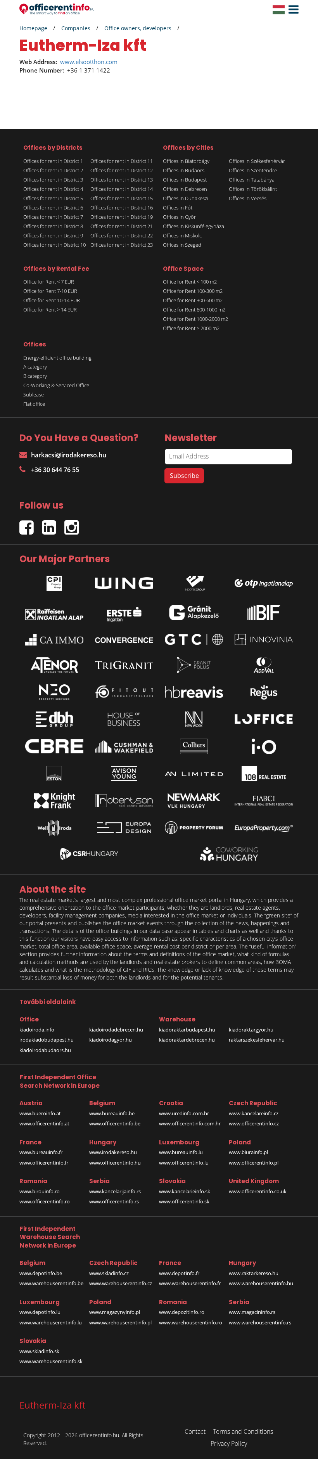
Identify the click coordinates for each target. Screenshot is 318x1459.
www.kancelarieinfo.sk (184, 1191)
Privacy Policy (229, 1443)
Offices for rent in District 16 (121, 207)
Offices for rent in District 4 (53, 188)
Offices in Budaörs (183, 170)
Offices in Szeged (182, 244)
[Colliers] (194, 746)
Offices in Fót (177, 207)
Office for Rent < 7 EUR (48, 281)
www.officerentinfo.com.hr (190, 1123)
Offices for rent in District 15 (121, 198)
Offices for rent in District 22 (121, 235)
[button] (292, 9)
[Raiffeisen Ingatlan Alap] (54, 612)
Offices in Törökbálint (253, 188)
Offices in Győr (179, 216)
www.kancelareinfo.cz (253, 1113)
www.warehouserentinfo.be (51, 1283)
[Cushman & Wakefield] (124, 746)
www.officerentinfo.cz (254, 1123)
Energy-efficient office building (57, 357)
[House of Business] (124, 719)
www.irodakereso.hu (113, 1152)
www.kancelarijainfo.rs (115, 1191)
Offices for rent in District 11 (121, 160)
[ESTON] (54, 773)
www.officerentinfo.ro (44, 1201)
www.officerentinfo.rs (114, 1201)
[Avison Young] (124, 773)
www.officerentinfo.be (114, 1123)
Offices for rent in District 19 (121, 216)
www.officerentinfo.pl (253, 1162)
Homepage (33, 28)
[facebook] (30, 524)
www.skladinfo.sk (39, 1351)
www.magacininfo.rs (252, 1311)
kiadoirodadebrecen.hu (116, 1029)
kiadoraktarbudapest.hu (187, 1029)
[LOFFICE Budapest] (264, 719)
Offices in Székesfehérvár (257, 160)
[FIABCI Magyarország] (264, 801)
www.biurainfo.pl (248, 1152)
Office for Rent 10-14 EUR (51, 300)
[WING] (124, 581)
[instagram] (73, 524)
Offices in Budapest (185, 179)
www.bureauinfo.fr (40, 1152)
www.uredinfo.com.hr (184, 1113)
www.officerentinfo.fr (43, 1162)
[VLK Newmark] (194, 800)
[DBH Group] (54, 719)
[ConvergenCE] (124, 639)
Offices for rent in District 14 (121, 188)
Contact (195, 1431)
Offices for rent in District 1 (53, 160)
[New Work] (194, 719)
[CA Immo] (54, 639)
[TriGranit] (124, 665)
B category (35, 375)
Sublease (33, 394)
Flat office (34, 403)
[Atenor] (54, 664)
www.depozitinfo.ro (181, 1311)
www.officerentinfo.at (44, 1123)
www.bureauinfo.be (112, 1113)
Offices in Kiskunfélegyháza (193, 226)
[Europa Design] (124, 827)
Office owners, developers (137, 28)
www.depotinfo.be (40, 1273)
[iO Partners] (264, 746)
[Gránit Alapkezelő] (194, 612)
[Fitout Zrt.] (124, 692)
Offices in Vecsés (247, 198)
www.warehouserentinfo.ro (190, 1322)
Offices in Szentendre (253, 170)
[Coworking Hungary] (229, 854)
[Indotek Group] (194, 581)
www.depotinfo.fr (179, 1273)
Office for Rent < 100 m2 (190, 281)
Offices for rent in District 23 (121, 244)
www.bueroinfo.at (40, 1113)
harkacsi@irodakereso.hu (68, 455)
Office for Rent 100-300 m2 (193, 290)
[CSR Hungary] (89, 853)
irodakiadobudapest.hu (46, 1039)
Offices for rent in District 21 (121, 226)
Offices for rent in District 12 (121, 170)
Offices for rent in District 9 (53, 235)
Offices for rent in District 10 (54, 244)
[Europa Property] (264, 828)
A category (35, 366)
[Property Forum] (194, 827)
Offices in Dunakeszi (185, 198)
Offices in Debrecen (185, 188)
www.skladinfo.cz (109, 1273)
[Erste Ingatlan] (124, 612)
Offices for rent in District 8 (53, 226)
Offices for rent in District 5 (53, 198)
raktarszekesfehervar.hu (257, 1039)
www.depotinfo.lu (39, 1311)
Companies (75, 28)
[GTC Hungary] (194, 639)
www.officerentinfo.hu (115, 1162)
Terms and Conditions (243, 1431)
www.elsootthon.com (89, 62)
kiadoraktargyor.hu (251, 1029)
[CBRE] (54, 746)
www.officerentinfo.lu (184, 1162)
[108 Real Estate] (264, 773)
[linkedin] (53, 524)
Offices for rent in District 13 (121, 179)
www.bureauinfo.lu (181, 1152)
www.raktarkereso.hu (253, 1273)
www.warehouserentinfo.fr (190, 1283)
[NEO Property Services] (54, 692)
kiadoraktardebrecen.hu (187, 1039)
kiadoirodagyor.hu (110, 1039)
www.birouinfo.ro (39, 1191)
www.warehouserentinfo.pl (120, 1322)
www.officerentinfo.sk (184, 1201)
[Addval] (264, 664)
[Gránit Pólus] (194, 664)
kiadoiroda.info (36, 1029)
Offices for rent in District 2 (53, 170)
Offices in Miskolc (182, 235)
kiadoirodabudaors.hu (45, 1050)
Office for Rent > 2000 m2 (191, 328)
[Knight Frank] (54, 800)
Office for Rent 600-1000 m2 (194, 309)
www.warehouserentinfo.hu (261, 1283)
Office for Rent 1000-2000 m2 (195, 318)
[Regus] (264, 692)
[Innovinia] (264, 639)
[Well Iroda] (54, 827)
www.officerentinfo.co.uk (258, 1191)
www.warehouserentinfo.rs (260, 1322)
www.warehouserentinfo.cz (120, 1283)
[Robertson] (124, 800)
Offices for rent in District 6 (53, 207)
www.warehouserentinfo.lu (50, 1322)
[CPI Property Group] (54, 581)
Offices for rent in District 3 (53, 179)
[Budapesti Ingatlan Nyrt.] (264, 612)
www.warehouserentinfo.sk (51, 1361)
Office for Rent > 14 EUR (50, 309)
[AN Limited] (194, 773)
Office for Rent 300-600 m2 (193, 300)
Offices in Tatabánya (252, 179)
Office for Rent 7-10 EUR (50, 290)
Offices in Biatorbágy (186, 160)
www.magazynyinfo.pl (114, 1311)
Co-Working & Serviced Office (56, 385)
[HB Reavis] (194, 692)
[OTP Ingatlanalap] (264, 581)
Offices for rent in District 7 (53, 216)
